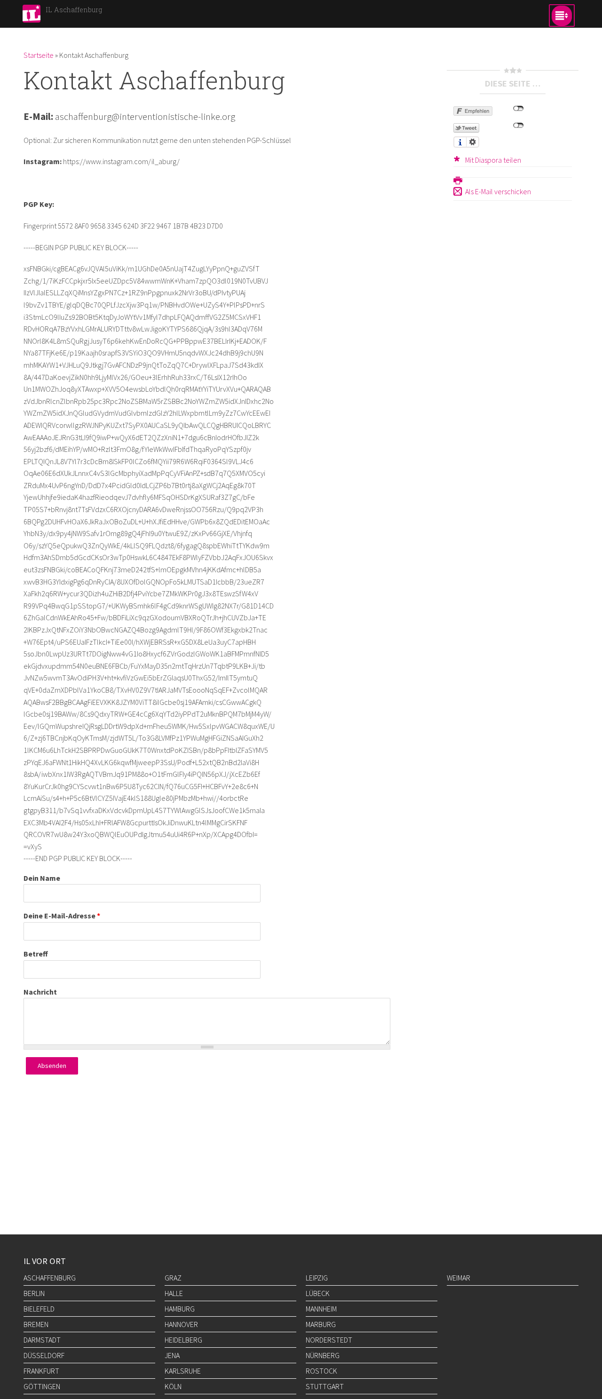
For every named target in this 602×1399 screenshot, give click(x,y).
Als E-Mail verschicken (498, 191)
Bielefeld (39, 1308)
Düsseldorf (44, 1355)
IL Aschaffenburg (74, 9)
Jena (172, 1355)
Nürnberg (323, 1355)
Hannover (181, 1324)
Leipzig (317, 1277)
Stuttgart (325, 1386)
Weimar (458, 1277)
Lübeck (318, 1293)
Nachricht (40, 991)
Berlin (34, 1293)
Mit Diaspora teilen (493, 160)
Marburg (321, 1324)
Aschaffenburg (50, 1277)
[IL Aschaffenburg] (31, 16)
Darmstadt (42, 1339)
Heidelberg (183, 1339)
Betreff (36, 953)
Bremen (36, 1324)
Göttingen (42, 1386)
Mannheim (321, 1308)
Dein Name (42, 878)
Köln (173, 1386)
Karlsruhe (183, 1370)
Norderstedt (329, 1339)
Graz (173, 1277)
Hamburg (180, 1308)
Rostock (321, 1370)
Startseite (39, 55)
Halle (174, 1293)
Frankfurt (41, 1370)
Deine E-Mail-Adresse (62, 915)
